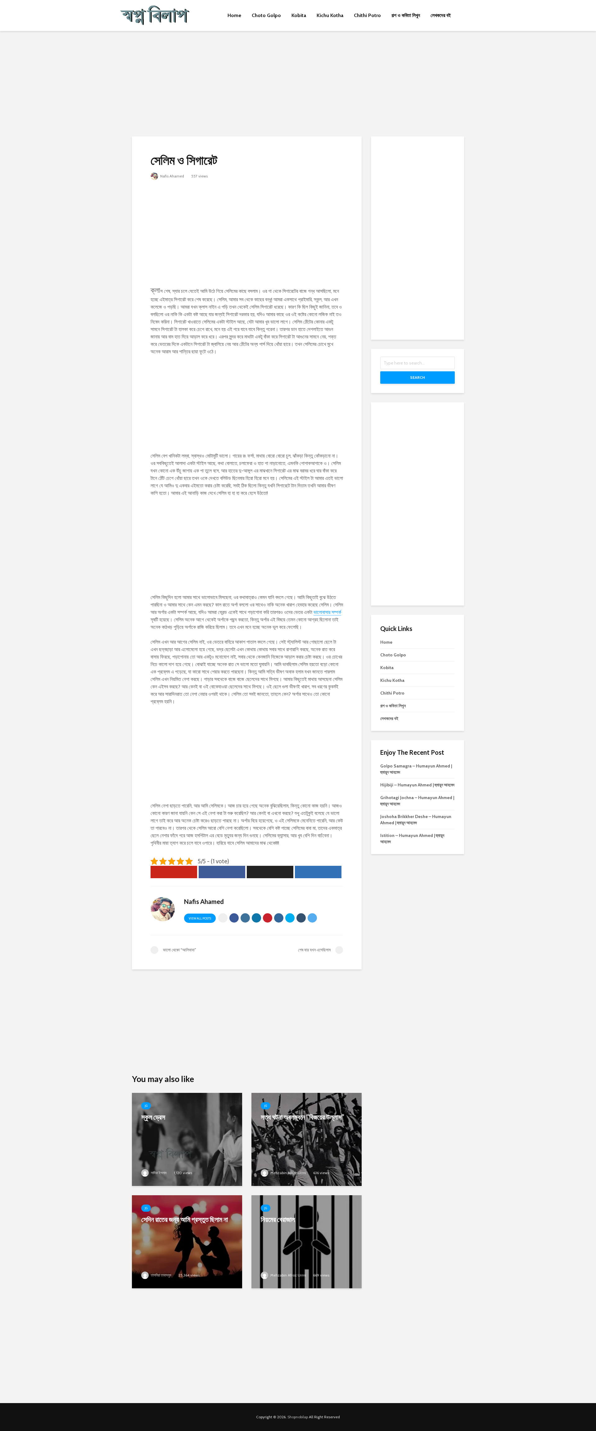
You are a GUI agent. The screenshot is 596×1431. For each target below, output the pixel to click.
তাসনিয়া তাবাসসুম (160, 1275)
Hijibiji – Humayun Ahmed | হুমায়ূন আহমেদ (417, 785)
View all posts (200, 918)
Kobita (298, 15)
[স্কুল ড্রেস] (187, 1139)
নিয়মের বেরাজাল (278, 1219)
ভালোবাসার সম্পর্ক (327, 612)
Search (417, 377)
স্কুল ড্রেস (153, 1117)
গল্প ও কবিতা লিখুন (405, 15)
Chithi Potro (367, 15)
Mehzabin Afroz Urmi (287, 1172)
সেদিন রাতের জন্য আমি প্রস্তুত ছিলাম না (184, 1219)
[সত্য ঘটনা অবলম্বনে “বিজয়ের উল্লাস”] (306, 1139)
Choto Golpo (266, 15)
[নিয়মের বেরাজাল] (306, 1241)
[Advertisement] (298, 83)
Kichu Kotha (330, 15)
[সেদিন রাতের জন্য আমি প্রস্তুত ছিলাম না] (187, 1241)
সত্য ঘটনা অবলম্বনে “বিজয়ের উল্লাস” (302, 1117)
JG (146, 1106)
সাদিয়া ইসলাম (158, 1172)
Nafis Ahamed (171, 176)
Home (234, 15)
